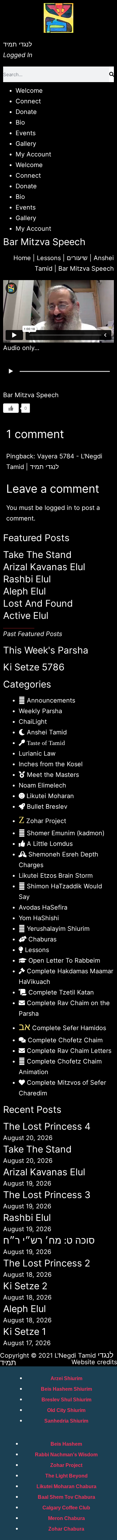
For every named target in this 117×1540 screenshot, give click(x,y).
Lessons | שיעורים (62, 258)
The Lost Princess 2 (46, 1263)
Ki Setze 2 (25, 1285)
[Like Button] (11, 408)
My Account (33, 154)
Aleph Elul (24, 591)
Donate (26, 112)
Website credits (94, 1362)
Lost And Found (38, 603)
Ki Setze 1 (24, 1331)
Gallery (26, 143)
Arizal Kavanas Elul (44, 566)
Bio (20, 122)
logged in (58, 507)
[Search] (111, 74)
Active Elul (25, 615)
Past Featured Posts (32, 634)
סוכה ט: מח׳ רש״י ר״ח (49, 1240)
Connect (28, 101)
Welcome (29, 90)
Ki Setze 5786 (34, 667)
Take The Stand (37, 554)
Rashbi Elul (27, 579)
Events (26, 133)
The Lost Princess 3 (46, 1194)
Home (22, 258)
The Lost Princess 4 (46, 1126)
